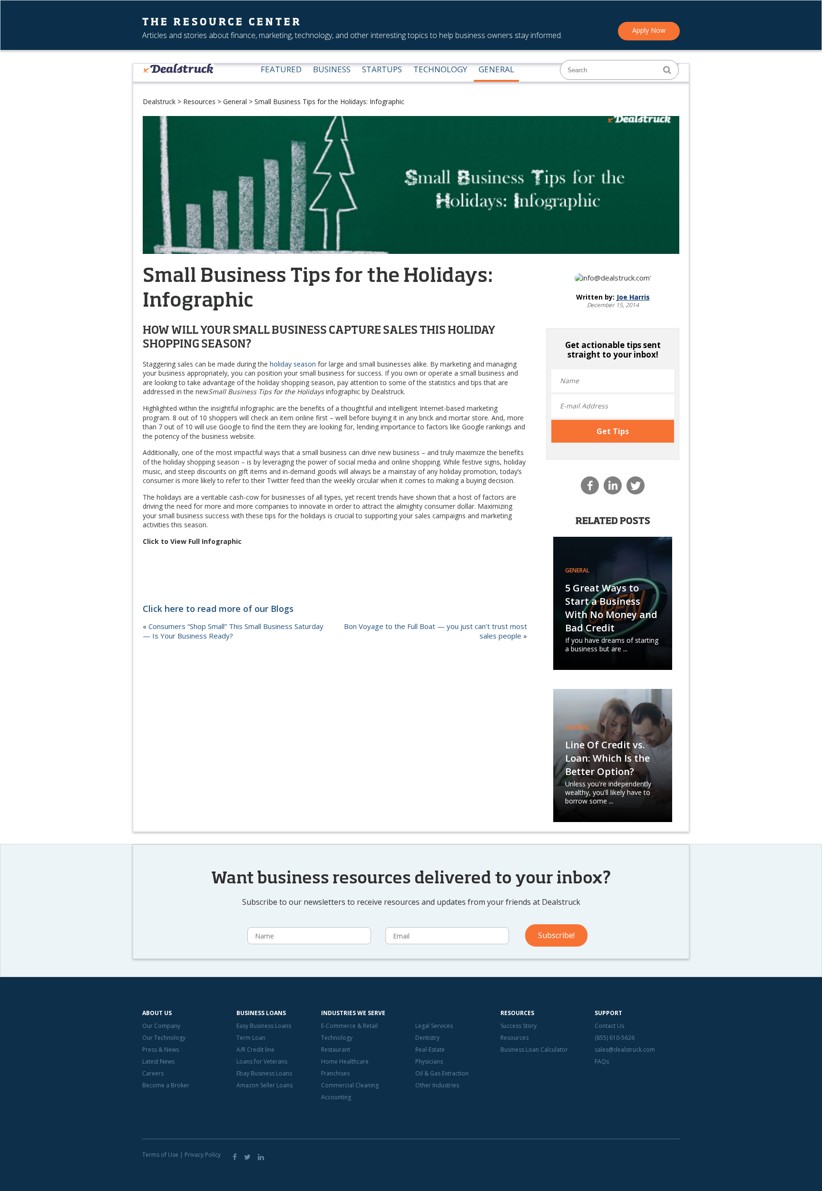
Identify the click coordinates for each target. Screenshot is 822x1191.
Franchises (335, 1073)
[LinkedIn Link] (261, 1157)
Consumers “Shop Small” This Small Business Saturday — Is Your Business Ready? (233, 630)
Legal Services (434, 1026)
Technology (440, 69)
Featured (281, 69)
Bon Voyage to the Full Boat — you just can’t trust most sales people (435, 630)
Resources (199, 101)
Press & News (160, 1050)
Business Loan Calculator (534, 1050)
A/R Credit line (255, 1050)
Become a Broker (165, 1085)
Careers (153, 1073)
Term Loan (250, 1038)
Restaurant (335, 1050)
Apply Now (648, 30)
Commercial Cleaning (350, 1085)
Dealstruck (159, 101)
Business (332, 69)
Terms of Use (160, 1155)
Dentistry (427, 1038)
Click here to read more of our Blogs (218, 608)
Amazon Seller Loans (264, 1085)
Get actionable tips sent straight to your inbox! (613, 350)
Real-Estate (430, 1050)
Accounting (336, 1097)
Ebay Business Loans (264, 1073)
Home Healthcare (345, 1061)
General (496, 69)
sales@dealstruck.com (625, 1050)
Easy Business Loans (263, 1026)
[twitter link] (247, 1157)
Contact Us (609, 1026)
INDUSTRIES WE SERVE (353, 1013)
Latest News (158, 1061)
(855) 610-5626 (615, 1038)
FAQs (602, 1061)
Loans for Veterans (261, 1061)
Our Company (161, 1026)
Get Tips (613, 431)
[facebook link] (235, 1157)
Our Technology (164, 1038)
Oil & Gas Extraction (442, 1073)
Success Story (518, 1026)
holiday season (293, 363)
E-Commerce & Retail (349, 1026)
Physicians (429, 1061)
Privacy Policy (203, 1155)
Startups (382, 69)
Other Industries (437, 1085)
